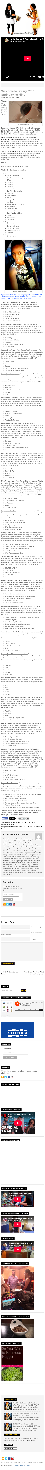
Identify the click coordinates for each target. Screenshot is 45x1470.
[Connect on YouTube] (14, 904)
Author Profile (26, 835)
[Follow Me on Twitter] (7, 904)
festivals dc (19, 822)
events (7, 822)
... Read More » (30, 1440)
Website (33, 939)
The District (9, 1399)
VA (35, 822)
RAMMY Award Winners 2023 (23, 1424)
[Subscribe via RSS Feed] (4, 904)
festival (12, 822)
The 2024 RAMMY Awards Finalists (25, 1403)
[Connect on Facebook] (10, 904)
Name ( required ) (36, 927)
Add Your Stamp (11, 1435)
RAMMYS (30, 822)
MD (31, 827)
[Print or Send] (24, 819)
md (25, 822)
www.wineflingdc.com (11, 151)
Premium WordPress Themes (22, 1465)
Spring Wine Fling (6, 137)
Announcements (13, 827)
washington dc (5, 824)
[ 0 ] (4, 97)
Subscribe (7, 1049)
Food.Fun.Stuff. (24, 827)
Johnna (17, 97)
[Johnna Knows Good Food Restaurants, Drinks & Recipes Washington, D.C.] (22, 35)
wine (12, 824)
